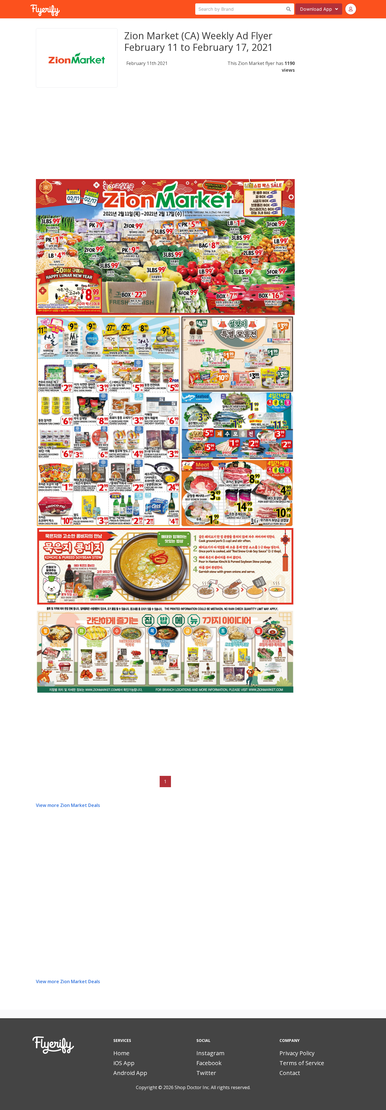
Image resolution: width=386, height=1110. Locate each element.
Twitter (206, 1073)
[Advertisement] (165, 139)
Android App (130, 1073)
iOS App (124, 1063)
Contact (289, 1073)
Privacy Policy (297, 1053)
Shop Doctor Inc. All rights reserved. (212, 1087)
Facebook (209, 1063)
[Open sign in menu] (350, 9)
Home (121, 1053)
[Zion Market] (77, 58)
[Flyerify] (30, 9)
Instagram (210, 1053)
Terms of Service (301, 1063)
